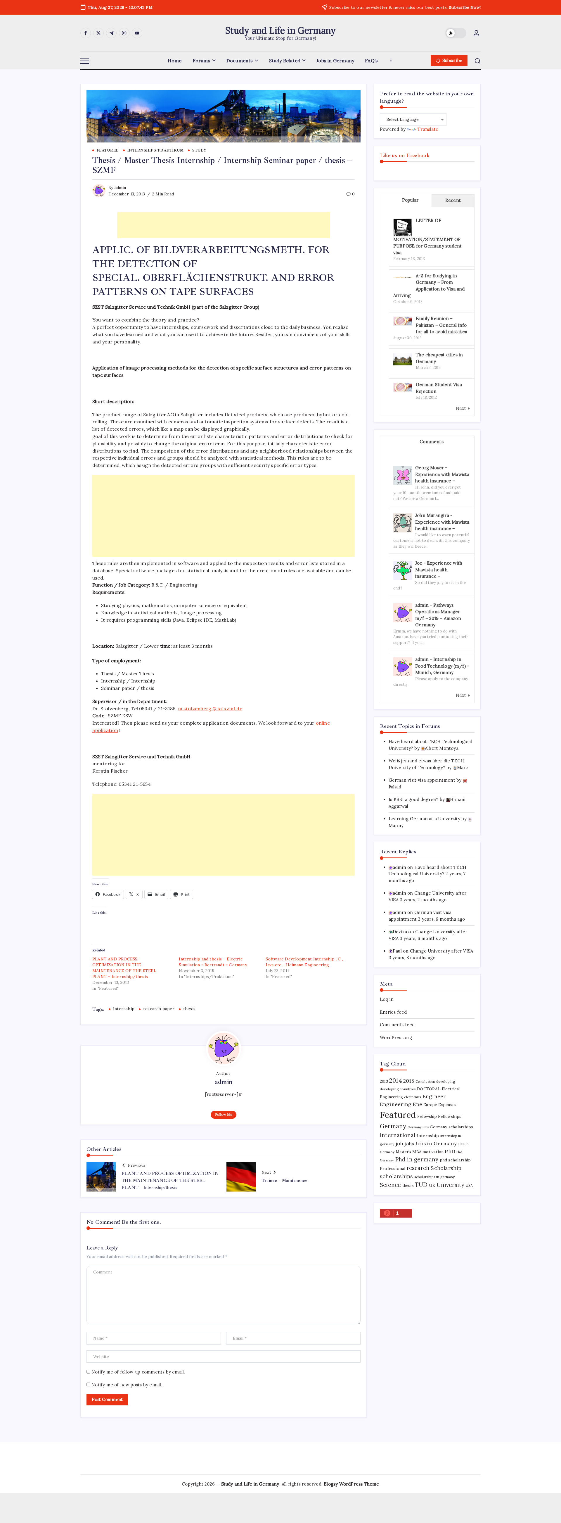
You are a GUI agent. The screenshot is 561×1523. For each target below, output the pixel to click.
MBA (416, 1151)
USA (469, 1185)
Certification (425, 1081)
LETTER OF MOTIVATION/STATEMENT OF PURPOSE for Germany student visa (427, 236)
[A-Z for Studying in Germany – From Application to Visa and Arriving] (402, 277)
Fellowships (449, 1116)
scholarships (396, 1176)
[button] (455, 33)
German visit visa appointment (422, 780)
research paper (158, 1008)
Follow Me (223, 1114)
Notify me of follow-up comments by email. (138, 1372)
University (450, 1184)
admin (120, 187)
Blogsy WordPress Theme (351, 1484)
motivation (433, 1151)
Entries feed (393, 1012)
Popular (410, 200)
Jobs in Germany (436, 1143)
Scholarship (446, 1168)
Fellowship (427, 1116)
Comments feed (397, 1024)
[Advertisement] (223, 225)
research (418, 1168)
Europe (430, 1104)
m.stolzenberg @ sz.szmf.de (210, 708)
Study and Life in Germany (280, 30)
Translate (428, 129)
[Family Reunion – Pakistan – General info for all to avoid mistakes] (402, 320)
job (400, 1143)
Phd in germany (417, 1159)
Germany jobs (418, 1127)
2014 (395, 1080)
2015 (408, 1080)
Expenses (447, 1104)
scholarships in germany (434, 1177)
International (398, 1135)
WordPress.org (396, 1037)
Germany (393, 1126)
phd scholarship (455, 1160)
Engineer (434, 1096)
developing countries (398, 1089)
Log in (387, 999)
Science (390, 1184)
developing (445, 1081)
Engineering (395, 1104)
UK (432, 1185)
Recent (453, 200)
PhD (450, 1151)
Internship (123, 1008)
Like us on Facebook (405, 155)
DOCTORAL (429, 1088)
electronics (412, 1097)
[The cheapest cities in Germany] (402, 358)
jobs (409, 1143)
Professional (392, 1168)
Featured (398, 1114)
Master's (403, 1151)
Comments (432, 441)
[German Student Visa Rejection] (402, 386)
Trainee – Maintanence (284, 1180)
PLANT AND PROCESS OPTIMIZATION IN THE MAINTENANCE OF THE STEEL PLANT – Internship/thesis (170, 1180)
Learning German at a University (424, 818)
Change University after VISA (441, 951)
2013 (384, 1081)
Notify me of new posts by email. (126, 1385)
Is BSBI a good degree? (413, 799)
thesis (189, 1008)
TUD (421, 1185)
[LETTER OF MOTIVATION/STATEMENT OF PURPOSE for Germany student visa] (402, 227)
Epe (417, 1104)
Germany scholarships (451, 1127)
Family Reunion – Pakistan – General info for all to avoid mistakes (441, 325)
